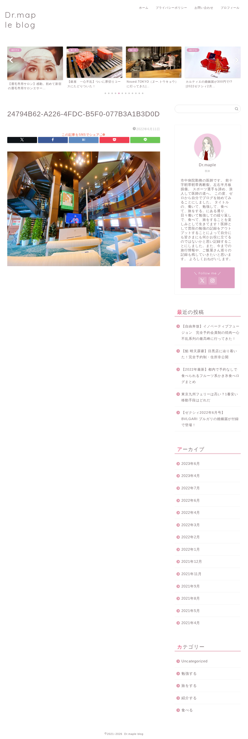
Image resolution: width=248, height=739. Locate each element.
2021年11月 (191, 574)
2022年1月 (190, 549)
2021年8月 (190, 598)
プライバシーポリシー (171, 7)
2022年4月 (190, 512)
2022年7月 (190, 488)
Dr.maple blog (21, 20)
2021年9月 (190, 586)
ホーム (143, 7)
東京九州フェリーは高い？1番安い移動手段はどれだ (209, 397)
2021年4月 (190, 623)
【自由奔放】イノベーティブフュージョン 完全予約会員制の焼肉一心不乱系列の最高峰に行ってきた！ (210, 333)
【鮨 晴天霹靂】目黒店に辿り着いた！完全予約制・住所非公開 (209, 354)
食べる (187, 710)
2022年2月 (190, 537)
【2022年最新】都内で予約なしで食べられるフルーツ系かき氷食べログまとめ (210, 376)
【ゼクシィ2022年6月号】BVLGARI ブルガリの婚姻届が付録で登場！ (210, 419)
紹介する (189, 698)
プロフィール (230, 7)
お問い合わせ (203, 7)
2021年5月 (190, 611)
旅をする (189, 685)
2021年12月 (191, 561)
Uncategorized (194, 661)
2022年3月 (190, 525)
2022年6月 (190, 500)
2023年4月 (190, 476)
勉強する (189, 673)
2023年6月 (190, 463)
